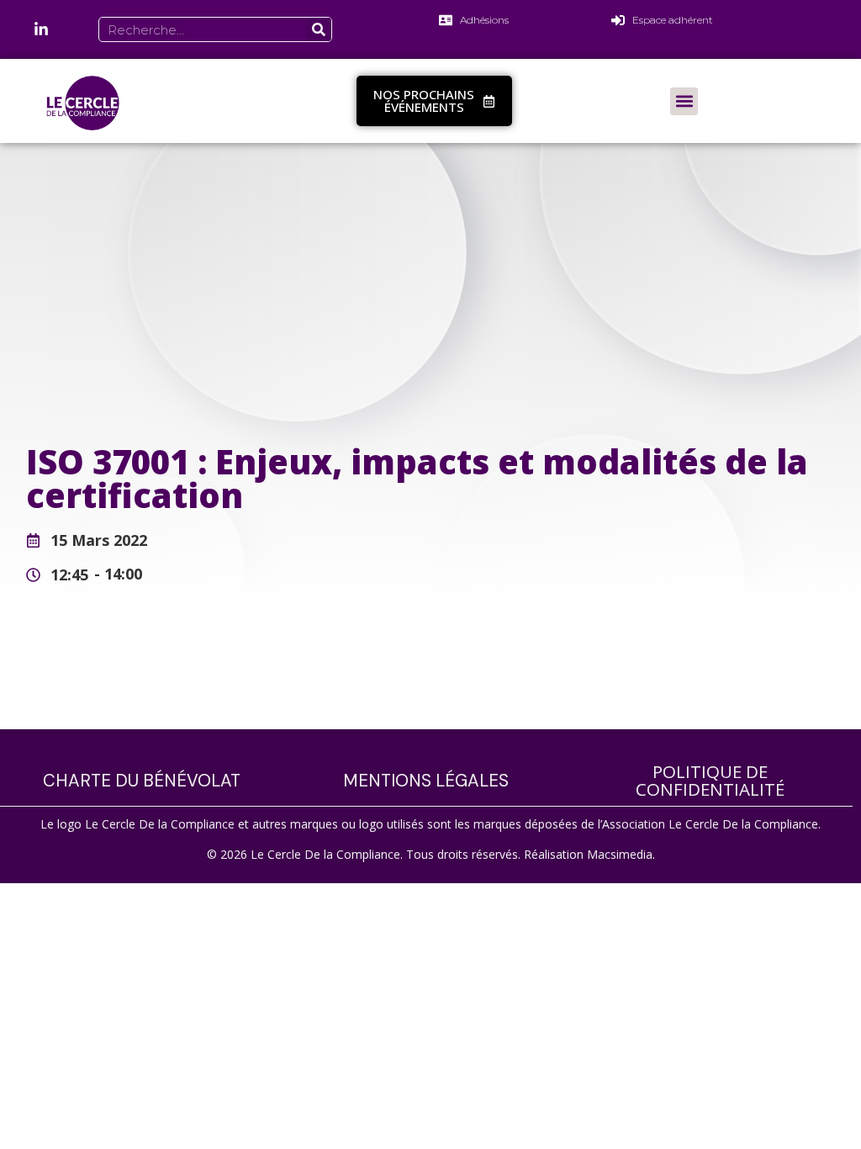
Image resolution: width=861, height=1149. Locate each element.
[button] (684, 101)
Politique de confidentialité (710, 780)
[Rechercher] (318, 29)
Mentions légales (426, 781)
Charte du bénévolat (141, 781)
